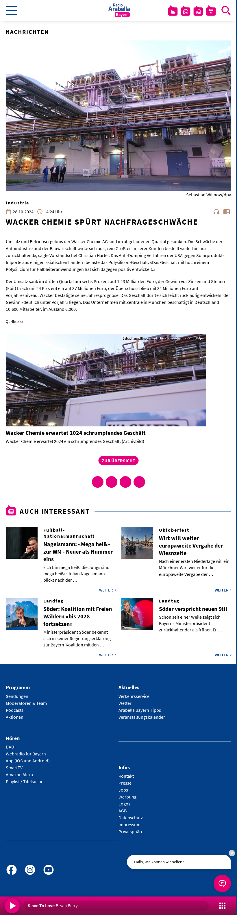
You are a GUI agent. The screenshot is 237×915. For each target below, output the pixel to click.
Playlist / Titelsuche (24, 781)
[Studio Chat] (185, 11)
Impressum (129, 824)
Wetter (125, 703)
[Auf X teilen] (111, 482)
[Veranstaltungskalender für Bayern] (211, 11)
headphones (216, 211)
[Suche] (226, 10)
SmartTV (14, 767)
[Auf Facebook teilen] (97, 482)
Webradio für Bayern (26, 754)
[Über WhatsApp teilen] (125, 482)
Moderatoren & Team (26, 703)
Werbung (127, 797)
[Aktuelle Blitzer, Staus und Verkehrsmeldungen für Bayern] (198, 11)
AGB (122, 811)
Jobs (123, 790)
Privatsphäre (130, 831)
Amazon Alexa (19, 774)
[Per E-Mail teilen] (139, 482)
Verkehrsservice (133, 696)
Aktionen (14, 717)
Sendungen (17, 696)
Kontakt (126, 776)
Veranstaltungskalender (141, 717)
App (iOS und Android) (28, 761)
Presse (125, 783)
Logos (124, 804)
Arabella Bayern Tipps (139, 710)
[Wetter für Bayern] (173, 11)
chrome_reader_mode (226, 211)
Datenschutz (130, 817)
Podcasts (14, 710)
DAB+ (11, 747)
